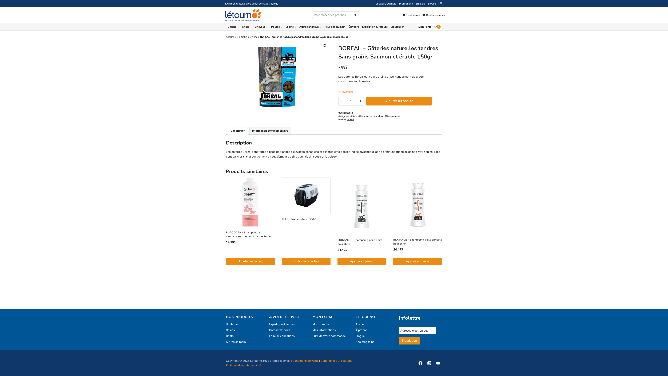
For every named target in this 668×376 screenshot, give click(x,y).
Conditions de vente (305, 360)
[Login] (441, 3)
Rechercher (356, 15)
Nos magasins (365, 342)
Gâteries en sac (392, 116)
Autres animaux (236, 342)
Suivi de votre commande (329, 336)
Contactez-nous (435, 15)
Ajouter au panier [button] (250, 261)
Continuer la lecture (306, 261)
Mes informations (324, 330)
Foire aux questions (282, 336)
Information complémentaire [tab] (270, 130)
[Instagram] (429, 363)
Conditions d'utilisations (336, 360)
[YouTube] (438, 363)
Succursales (413, 15)
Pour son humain (334, 26)
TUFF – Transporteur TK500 (299, 219)
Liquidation (397, 26)
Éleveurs (353, 26)
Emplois (420, 3)
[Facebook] (420, 363)
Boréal (350, 119)
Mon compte (320, 324)
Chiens (253, 36)
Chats (230, 336)
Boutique (242, 36)
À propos (361, 330)
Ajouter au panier (399, 101)
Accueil (230, 36)
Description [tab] (238, 130)
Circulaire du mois (386, 3)
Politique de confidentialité (243, 365)
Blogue (432, 3)
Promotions (406, 3)
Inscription (409, 340)
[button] (325, 46)
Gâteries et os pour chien (370, 116)
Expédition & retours (375, 26)
